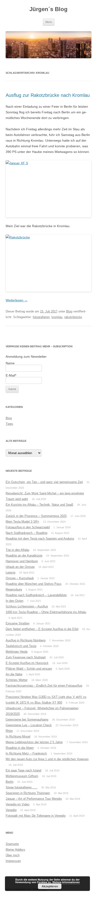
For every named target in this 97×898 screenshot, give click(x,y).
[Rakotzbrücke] (48, 263)
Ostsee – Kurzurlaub (20, 578)
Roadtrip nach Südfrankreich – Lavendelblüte (36, 595)
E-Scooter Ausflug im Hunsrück (27, 663)
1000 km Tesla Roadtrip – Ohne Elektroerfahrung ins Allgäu (46, 612)
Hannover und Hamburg (22, 561)
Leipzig (10, 572)
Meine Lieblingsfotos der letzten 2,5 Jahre (34, 742)
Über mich (13, 855)
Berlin (9, 781)
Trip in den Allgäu (17, 550)
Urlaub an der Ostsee (20, 567)
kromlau (57, 317)
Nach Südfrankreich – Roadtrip (26, 533)
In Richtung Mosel (18, 736)
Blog (69, 311)
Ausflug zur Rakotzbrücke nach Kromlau (48, 95)
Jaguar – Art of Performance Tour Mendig (34, 798)
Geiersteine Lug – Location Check (29, 725)
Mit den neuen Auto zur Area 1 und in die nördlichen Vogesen (47, 759)
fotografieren (41, 317)
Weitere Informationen (66, 882)
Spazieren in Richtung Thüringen (28, 793)
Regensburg (14, 589)
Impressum (13, 861)
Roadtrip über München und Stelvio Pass (33, 584)
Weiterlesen (17, 300)
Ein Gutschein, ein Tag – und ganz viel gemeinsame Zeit (44, 482)
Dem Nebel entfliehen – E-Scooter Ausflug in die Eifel (42, 629)
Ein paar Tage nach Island (23, 770)
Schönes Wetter (17, 680)
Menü (48, 22)
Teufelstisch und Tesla (21, 646)
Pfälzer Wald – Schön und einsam (29, 668)
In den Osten (14, 601)
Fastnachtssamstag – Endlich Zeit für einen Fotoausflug (44, 685)
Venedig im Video (17, 804)
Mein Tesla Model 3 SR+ (22, 521)
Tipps (9, 424)
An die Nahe (14, 674)
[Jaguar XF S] (48, 188)
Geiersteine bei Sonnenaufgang (27, 719)
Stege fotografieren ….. (21, 787)
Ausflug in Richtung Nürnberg (25, 640)
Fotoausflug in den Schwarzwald (28, 527)
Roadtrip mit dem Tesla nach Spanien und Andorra (40, 538)
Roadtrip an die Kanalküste (24, 555)
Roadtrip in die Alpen (20, 748)
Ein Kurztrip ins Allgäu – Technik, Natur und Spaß (39, 504)
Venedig (11, 810)
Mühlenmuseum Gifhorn (22, 776)
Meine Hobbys (15, 849)
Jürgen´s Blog (48, 9)
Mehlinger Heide (17, 651)
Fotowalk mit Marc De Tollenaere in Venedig (35, 815)
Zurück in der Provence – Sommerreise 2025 (36, 516)
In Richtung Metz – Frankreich (26, 753)
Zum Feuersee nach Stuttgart (26, 657)
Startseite (12, 844)
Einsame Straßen (17, 623)
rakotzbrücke (73, 317)
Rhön (9, 731)
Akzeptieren (50, 886)
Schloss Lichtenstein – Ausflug (27, 606)
